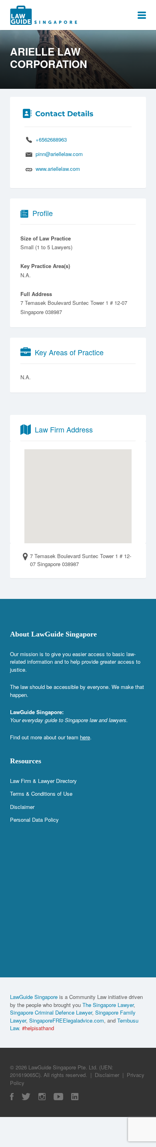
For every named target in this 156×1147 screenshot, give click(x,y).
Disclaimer (22, 807)
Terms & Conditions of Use (41, 793)
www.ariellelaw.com (58, 168)
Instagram (42, 1096)
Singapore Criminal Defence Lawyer (51, 1012)
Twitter (26, 1096)
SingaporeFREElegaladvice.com (66, 1020)
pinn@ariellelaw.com (59, 154)
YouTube (58, 1096)
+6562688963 (51, 139)
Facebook (12, 1096)
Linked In (74, 1096)
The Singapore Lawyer (108, 1005)
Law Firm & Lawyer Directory (43, 781)
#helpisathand (38, 1028)
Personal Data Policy (34, 819)
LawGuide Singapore (34, 997)
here (85, 737)
